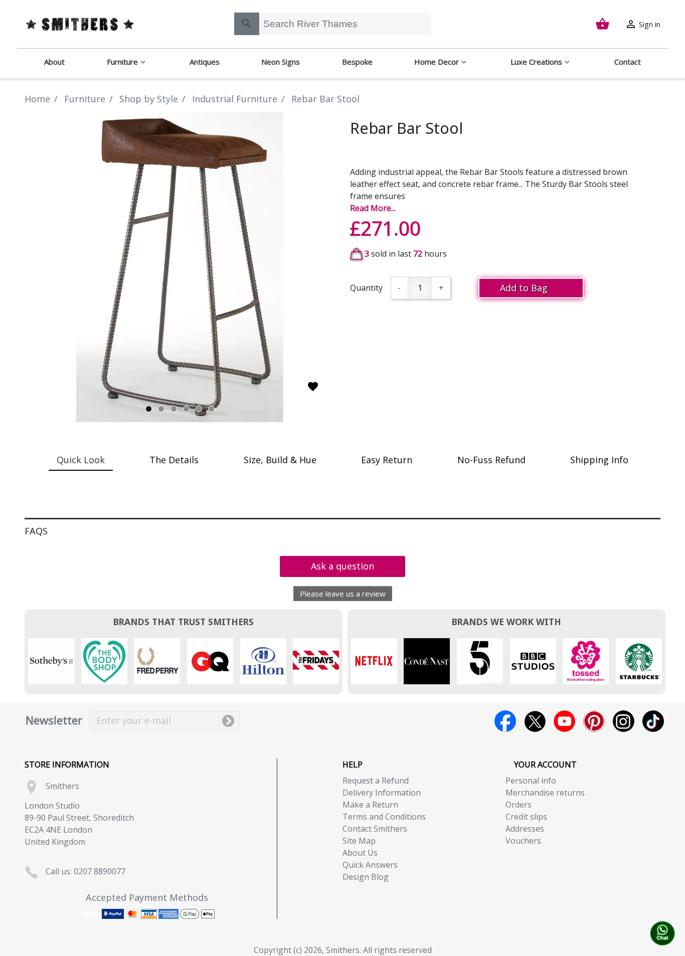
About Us (360, 852)
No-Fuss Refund (491, 460)
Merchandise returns (545, 792)
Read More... (373, 208)
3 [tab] (173, 409)
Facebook (505, 721)
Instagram (623, 721)
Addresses (524, 828)
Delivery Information (381, 792)
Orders (518, 804)
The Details (174, 460)
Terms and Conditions (384, 816)
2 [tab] (161, 409)
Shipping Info (599, 460)
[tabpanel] (180, 267)
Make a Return (370, 804)
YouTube (564, 721)
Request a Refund (375, 780)
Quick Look (81, 460)
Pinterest (594, 721)
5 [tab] (199, 409)
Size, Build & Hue (280, 460)
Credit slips (526, 816)
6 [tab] (211, 409)
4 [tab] (186, 409)
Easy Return (386, 460)
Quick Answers (370, 864)
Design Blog (365, 876)
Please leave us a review (343, 594)
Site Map (359, 840)
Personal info (530, 780)
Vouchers (523, 840)
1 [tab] (148, 409)
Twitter (535, 721)
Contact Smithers (374, 828)
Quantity (366, 287)
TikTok (653, 721)
